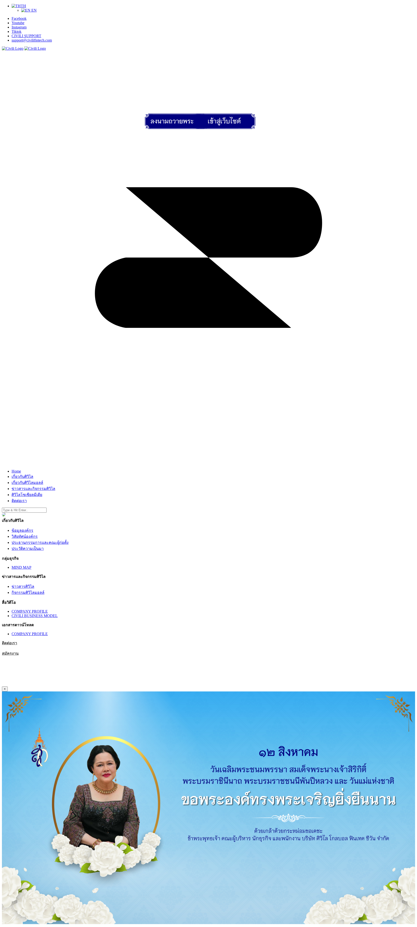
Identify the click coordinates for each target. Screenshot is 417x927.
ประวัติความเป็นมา (28, 548)
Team (32, 684)
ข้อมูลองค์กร (22, 530)
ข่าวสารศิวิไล (23, 586)
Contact (65, 684)
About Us (19, 684)
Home (6, 684)
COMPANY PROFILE (30, 611)
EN (33, 10)
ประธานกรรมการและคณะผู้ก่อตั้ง (40, 542)
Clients (43, 684)
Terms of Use (12, 680)
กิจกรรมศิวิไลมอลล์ (28, 592)
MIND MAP (21, 567)
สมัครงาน (10, 653)
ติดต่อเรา (9, 643)
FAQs (53, 684)
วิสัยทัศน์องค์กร (25, 536)
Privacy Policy (36, 680)
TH (23, 6)
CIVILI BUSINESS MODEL (35, 616)
